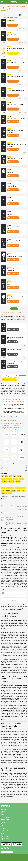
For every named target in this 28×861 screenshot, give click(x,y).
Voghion (23, 490)
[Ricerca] (26, 2)
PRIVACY (10, 857)
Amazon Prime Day (5, 838)
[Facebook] (2, 848)
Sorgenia (18, 481)
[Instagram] (8, 848)
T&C (2, 825)
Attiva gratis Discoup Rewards (9, 379)
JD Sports (13, 490)
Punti (4, 10)
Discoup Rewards (22, 375)
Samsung (21, 478)
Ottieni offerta (13, 39)
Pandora (8, 490)
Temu (10, 476)
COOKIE (14, 857)
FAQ (2, 823)
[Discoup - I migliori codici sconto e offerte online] (14, 2)
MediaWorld (11, 481)
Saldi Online (4, 835)
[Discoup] (14, 806)
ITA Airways (9, 478)
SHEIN (6, 476)
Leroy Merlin (4, 481)
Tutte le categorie (5, 817)
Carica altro (14, 308)
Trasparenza (4, 828)
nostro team (19, 405)
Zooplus (19, 476)
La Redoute (4, 493)
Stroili (18, 490)
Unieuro (3, 478)
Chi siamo (3, 811)
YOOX (3, 476)
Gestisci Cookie (19, 857)
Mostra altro (14, 429)
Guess (3, 490)
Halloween (3, 839)
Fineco (14, 476)
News (2, 814)
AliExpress (15, 478)
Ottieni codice (12, 25)
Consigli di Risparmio (11, 9)
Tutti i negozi (4, 816)
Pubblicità (3, 812)
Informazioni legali (5, 827)
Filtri (25, 15)
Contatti (3, 822)
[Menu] (2, 2)
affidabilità (22, 412)
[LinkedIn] (5, 848)
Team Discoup (4, 830)
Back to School (4, 836)
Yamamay (10, 493)
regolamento (18, 377)
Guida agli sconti (5, 819)
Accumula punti (13, 53)
